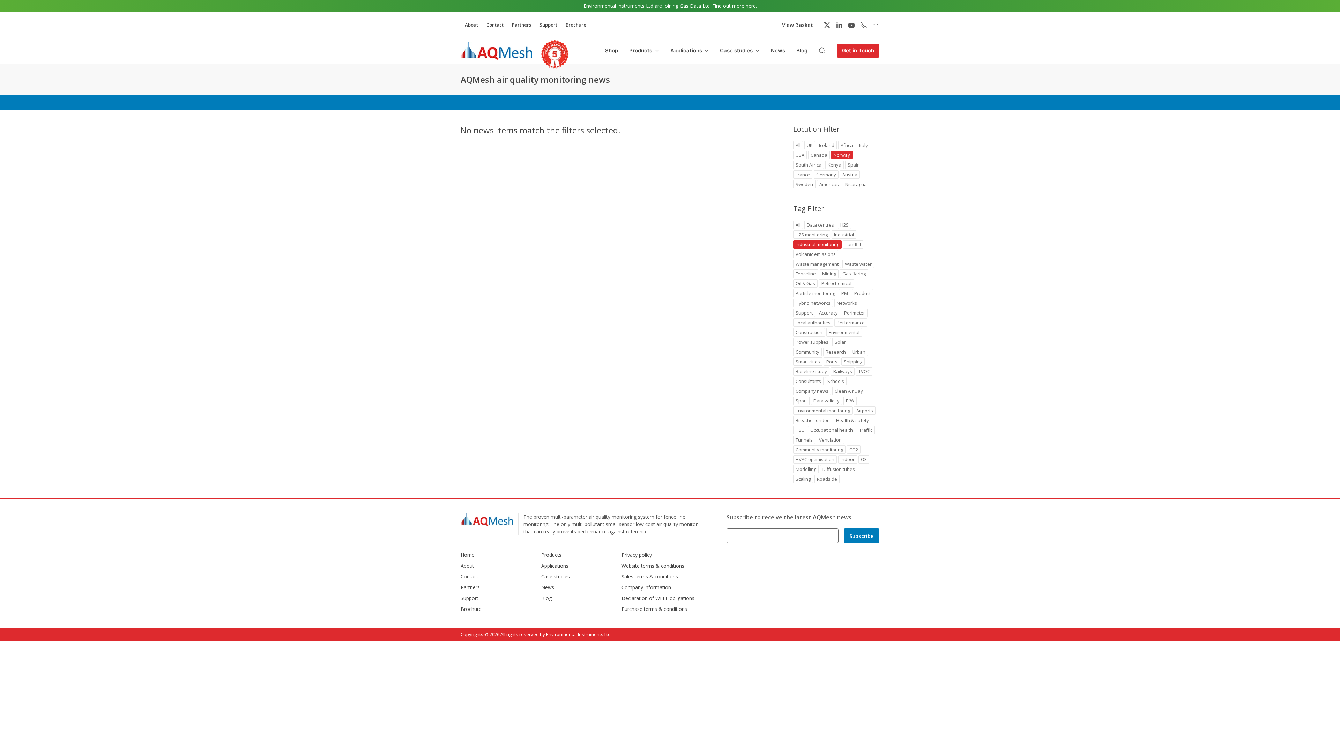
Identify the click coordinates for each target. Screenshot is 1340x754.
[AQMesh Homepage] (496, 50)
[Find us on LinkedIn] (839, 25)
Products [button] (640, 50)
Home (468, 555)
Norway (842, 155)
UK (810, 145)
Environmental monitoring (823, 410)
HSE (800, 430)
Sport (801, 401)
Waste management (817, 264)
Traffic (865, 430)
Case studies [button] (736, 50)
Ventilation (830, 440)
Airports (864, 410)
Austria (849, 174)
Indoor (848, 459)
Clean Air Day (849, 391)
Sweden (804, 184)
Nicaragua (856, 184)
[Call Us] (863, 25)
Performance (851, 322)
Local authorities (813, 322)
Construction (809, 332)
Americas (829, 184)
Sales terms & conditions (649, 576)
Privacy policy (636, 555)
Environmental (844, 332)
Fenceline (806, 274)
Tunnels (804, 440)
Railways (842, 371)
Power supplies (812, 342)
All (798, 145)
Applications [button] (686, 50)
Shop (611, 50)
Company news (812, 391)
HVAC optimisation (815, 459)
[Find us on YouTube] (851, 25)
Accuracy (828, 313)
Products (551, 555)
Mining (829, 274)
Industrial (844, 234)
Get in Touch (858, 50)
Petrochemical (836, 283)
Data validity (826, 401)
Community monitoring (819, 449)
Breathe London (813, 420)
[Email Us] (875, 25)
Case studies (555, 576)
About (471, 25)
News (778, 50)
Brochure (576, 25)
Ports (832, 361)
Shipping (853, 361)
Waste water (858, 264)
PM (844, 293)
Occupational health (831, 430)
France (803, 174)
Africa (847, 145)
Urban (858, 352)
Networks (847, 303)
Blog (801, 50)
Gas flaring (854, 274)
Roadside (827, 479)
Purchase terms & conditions (654, 609)
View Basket (797, 24)
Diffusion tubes (838, 469)
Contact (495, 25)
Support (548, 25)
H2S (844, 225)
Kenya (834, 165)
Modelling (806, 469)
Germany (826, 174)
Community (807, 352)
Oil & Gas (805, 283)
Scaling (803, 479)
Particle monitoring (815, 293)
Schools (835, 381)
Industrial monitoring (817, 244)
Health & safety (852, 420)
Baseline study (811, 371)
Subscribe (861, 535)
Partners (521, 25)
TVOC (864, 371)
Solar (840, 342)
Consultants (808, 381)
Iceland (826, 145)
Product (862, 293)
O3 (864, 459)
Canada (819, 155)
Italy (863, 145)
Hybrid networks (813, 303)
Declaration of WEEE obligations (657, 598)
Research (836, 352)
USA (800, 155)
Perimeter (854, 313)
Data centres (820, 225)
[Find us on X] (827, 25)
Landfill (853, 244)
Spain (854, 165)
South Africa (808, 165)
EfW (850, 401)
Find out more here (734, 5)
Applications (554, 565)
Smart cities (808, 361)
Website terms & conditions (652, 565)
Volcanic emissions (816, 254)
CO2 (853, 449)
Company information (646, 587)
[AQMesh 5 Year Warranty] (555, 54)
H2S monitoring (812, 234)
